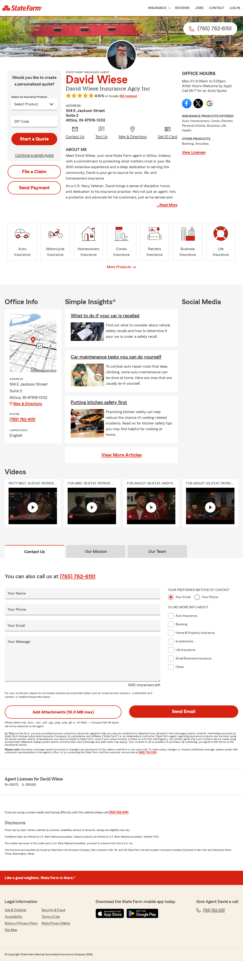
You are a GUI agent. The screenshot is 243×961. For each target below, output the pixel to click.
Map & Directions (27, 404)
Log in (235, 8)
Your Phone (17, 609)
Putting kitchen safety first (99, 402)
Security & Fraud (53, 910)
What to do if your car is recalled (105, 315)
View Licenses (194, 152)
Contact (216, 8)
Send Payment (34, 187)
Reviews (182, 8)
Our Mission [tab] (96, 551)
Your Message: (19, 642)
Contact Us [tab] (34, 552)
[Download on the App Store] (110, 913)
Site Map (11, 930)
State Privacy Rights (56, 923)
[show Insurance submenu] (168, 8)
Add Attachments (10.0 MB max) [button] (63, 712)
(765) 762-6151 (22, 419)
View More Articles (121, 455)
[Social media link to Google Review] (209, 103)
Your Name (17, 593)
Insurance (157, 8)
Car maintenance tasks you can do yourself (116, 357)
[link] (22, 8)
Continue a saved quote (34, 155)
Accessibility (13, 916)
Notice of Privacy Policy (21, 923)
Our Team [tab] (157, 551)
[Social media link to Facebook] (187, 103)
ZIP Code (21, 121)
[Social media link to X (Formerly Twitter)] (198, 103)
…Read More (167, 205)
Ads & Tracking (15, 910)
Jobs (199, 8)
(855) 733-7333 (147, 752)
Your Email (16, 625)
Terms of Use (51, 916)
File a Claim (34, 171)
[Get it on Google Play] (142, 913)
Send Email (183, 711)
